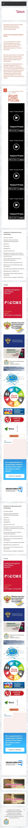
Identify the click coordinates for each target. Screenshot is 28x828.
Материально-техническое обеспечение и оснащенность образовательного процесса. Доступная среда (14, 255)
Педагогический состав (9, 250)
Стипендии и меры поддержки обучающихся (14, 268)
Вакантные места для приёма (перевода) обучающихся (13, 265)
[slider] (15, 130)
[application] (16, 117)
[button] (16, 118)
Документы (6, 243)
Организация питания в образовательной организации (13, 274)
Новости (14, 92)
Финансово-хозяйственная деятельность (13, 262)
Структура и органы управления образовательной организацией (11, 240)
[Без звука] (21, 130)
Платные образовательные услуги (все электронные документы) (12, 259)
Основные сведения (8, 237)
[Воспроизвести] (10, 130)
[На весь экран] (23, 130)
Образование (7, 246)
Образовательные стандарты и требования (13, 277)
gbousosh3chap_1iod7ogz (17, 91)
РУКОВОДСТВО (7, 248)
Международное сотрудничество (11, 271)
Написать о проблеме (15, 476)
